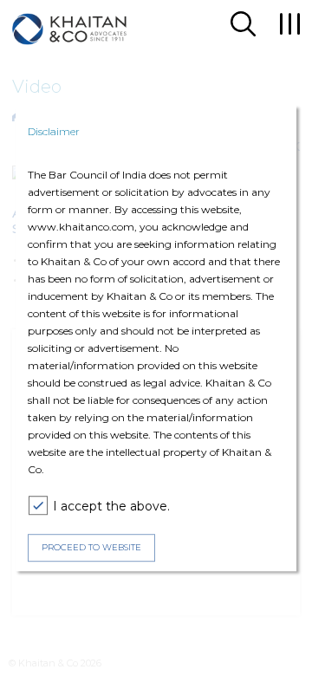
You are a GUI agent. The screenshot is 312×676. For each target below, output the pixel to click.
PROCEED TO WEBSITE (91, 547)
